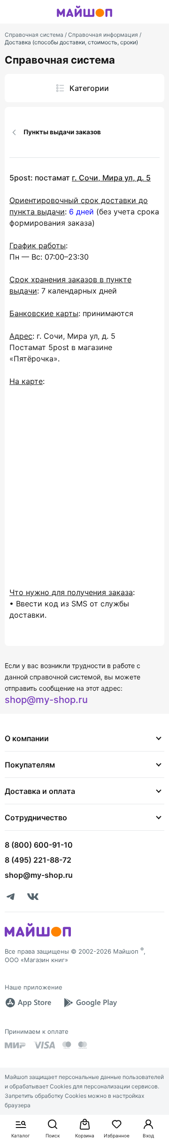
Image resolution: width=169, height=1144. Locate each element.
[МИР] (15, 1045)
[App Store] (28, 1002)
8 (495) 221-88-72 (38, 860)
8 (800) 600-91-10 (39, 845)
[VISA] (44, 1045)
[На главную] (84, 18)
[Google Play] (90, 1002)
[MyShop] (38, 936)
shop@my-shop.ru (46, 699)
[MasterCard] (66, 1045)
